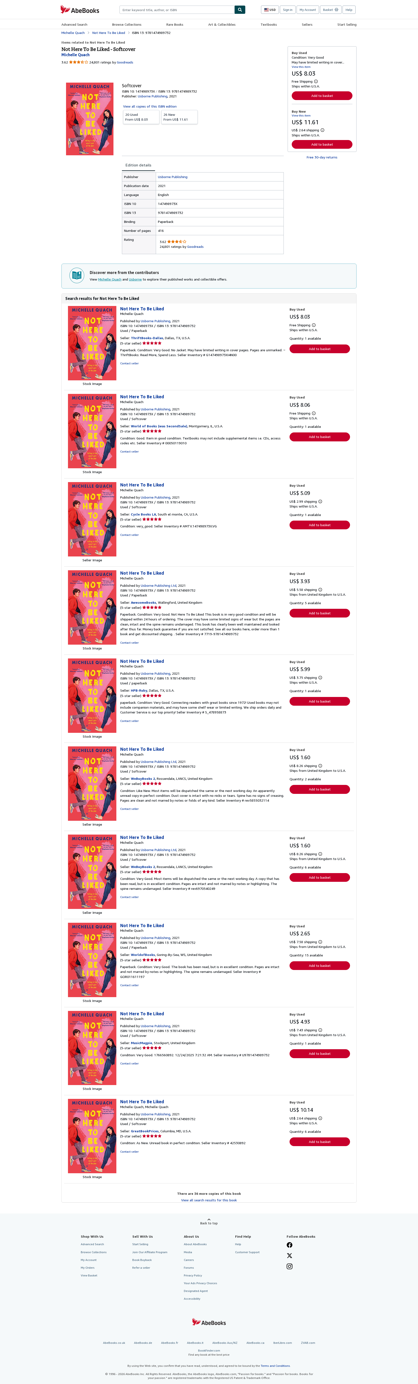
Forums (189, 1267)
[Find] (240, 10)
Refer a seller (141, 1267)
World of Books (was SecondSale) (159, 426)
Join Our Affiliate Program (149, 1252)
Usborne (135, 279)
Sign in (287, 10)
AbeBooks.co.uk (114, 1343)
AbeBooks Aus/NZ (225, 1343)
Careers (189, 1260)
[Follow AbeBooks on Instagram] (289, 1267)
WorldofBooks (143, 955)
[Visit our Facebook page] (289, 1245)
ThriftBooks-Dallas (147, 338)
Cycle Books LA (143, 514)
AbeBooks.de (143, 1343)
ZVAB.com (308, 1343)
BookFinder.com (209, 1352)
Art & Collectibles (222, 24)
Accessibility (192, 1298)
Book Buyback (142, 1260)
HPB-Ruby (139, 690)
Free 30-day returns (322, 157)
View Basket (89, 1275)
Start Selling (347, 24)
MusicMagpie (141, 1043)
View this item (301, 67)
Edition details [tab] (138, 165)
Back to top (209, 1223)
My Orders (88, 1267)
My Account (308, 10)
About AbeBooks (195, 1244)
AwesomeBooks (143, 602)
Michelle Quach (109, 279)
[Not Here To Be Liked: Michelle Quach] (92, 379)
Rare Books (174, 24)
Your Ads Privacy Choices (200, 1283)
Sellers (307, 24)
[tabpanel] (203, 213)
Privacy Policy (193, 1275)
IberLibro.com (282, 1343)
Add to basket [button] (322, 96)
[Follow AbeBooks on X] (289, 1256)
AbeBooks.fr (169, 1343)
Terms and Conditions (275, 1366)
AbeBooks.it (195, 1343)
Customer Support (247, 1252)
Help (349, 10)
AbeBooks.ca (255, 1343)
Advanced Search (74, 24)
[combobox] (176, 10)
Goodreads (125, 62)
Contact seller (129, 363)
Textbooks (269, 24)
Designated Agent (196, 1291)
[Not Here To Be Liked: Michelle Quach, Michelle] (92, 1172)
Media (188, 1252)
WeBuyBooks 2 (143, 778)
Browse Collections (127, 24)
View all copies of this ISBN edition (150, 106)
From (136, 116)
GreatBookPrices (145, 1131)
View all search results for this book (209, 1200)
